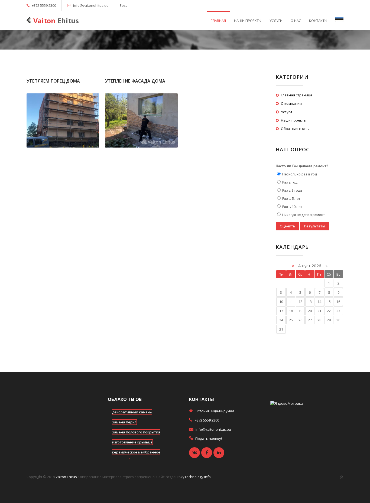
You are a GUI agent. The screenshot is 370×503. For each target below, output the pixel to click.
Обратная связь (295, 128)
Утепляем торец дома (53, 81)
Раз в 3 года (291, 190)
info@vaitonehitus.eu (91, 5)
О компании (291, 103)
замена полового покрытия (136, 432)
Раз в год (289, 182)
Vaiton (55, 20)
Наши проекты (294, 120)
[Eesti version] (339, 20)
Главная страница (296, 95)
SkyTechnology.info (194, 476)
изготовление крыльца (132, 442)
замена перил (124, 422)
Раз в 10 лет (291, 207)
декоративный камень (132, 412)
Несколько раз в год (299, 174)
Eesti (124, 5)
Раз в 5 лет (290, 199)
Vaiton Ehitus (66, 476)
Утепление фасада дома (135, 81)
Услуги (286, 111)
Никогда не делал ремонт (303, 215)
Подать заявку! (208, 438)
